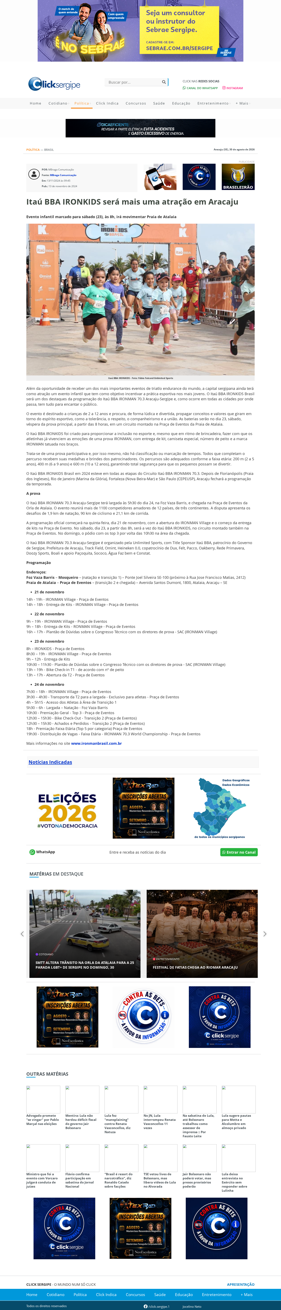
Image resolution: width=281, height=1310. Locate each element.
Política (81, 103)
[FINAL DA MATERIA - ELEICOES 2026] (67, 807)
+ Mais (242, 103)
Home (36, 103)
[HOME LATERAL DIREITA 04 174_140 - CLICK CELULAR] (160, 176)
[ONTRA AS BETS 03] (220, 1016)
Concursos (136, 103)
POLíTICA (33, 150)
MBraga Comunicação (63, 175)
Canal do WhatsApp (202, 88)
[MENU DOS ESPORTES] (238, 176)
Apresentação (241, 1284)
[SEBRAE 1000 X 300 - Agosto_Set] (140, 31)
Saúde (159, 103)
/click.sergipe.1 (159, 1306)
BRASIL (49, 150)
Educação (181, 103)
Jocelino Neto (192, 1306)
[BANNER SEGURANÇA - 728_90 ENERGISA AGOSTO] (140, 128)
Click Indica (107, 103)
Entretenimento (213, 103)
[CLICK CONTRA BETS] (199, 176)
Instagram (234, 88)
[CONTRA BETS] (216, 1227)
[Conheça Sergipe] (220, 807)
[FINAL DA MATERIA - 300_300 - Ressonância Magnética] (143, 807)
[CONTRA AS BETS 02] (143, 1016)
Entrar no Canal (241, 852)
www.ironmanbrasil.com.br (96, 743)
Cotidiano (58, 103)
